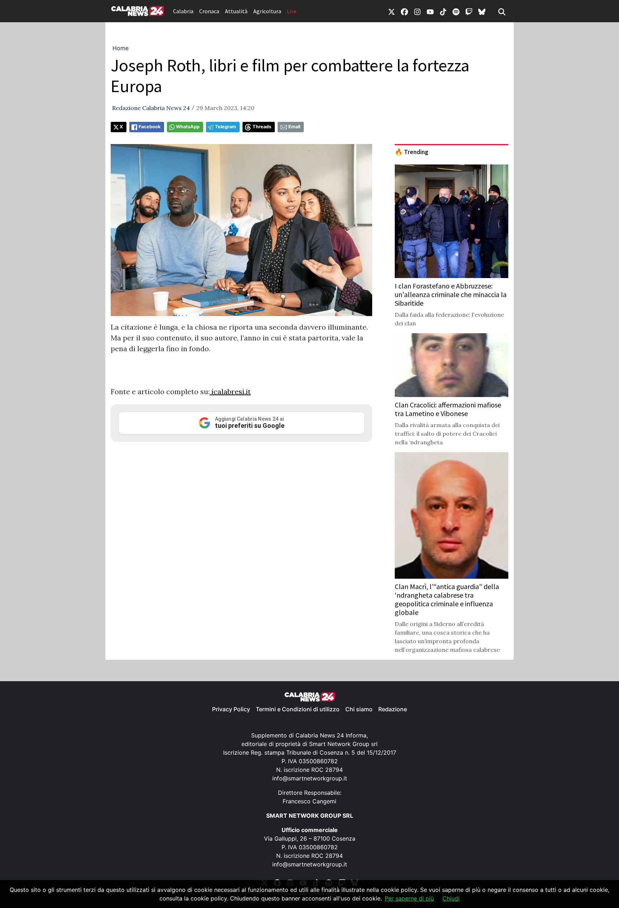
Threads (262, 126)
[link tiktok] (443, 11)
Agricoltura (267, 11)
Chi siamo (359, 709)
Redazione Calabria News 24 (151, 107)
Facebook (149, 126)
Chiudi (451, 898)
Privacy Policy (231, 709)
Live (292, 11)
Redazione (392, 709)
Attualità (236, 11)
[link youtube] (430, 11)
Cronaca (209, 11)
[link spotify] (456, 11)
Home (120, 48)
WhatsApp (188, 126)
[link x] (391, 11)
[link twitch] (468, 11)
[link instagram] (417, 11)
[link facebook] (404, 11)
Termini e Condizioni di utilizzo (298, 709)
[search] (501, 11)
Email (294, 126)
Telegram (225, 126)
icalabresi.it (230, 391)
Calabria (183, 11)
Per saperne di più (409, 898)
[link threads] (481, 11)
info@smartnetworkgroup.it (309, 778)
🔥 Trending (411, 152)
